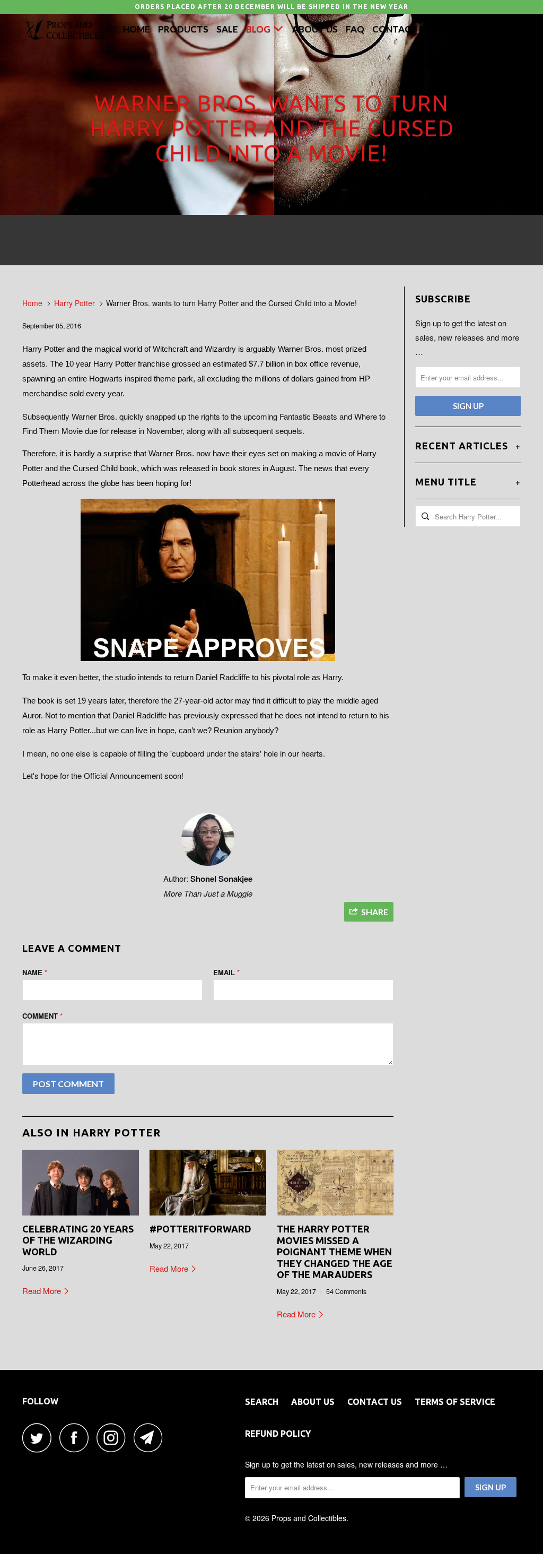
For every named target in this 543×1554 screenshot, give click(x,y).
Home (136, 28)
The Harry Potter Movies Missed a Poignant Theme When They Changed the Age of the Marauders (334, 1251)
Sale (227, 28)
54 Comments (346, 1291)
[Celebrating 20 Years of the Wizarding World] (80, 1183)
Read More (42, 1290)
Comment (42, 1016)
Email (226, 972)
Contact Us (401, 28)
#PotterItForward (200, 1228)
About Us (315, 28)
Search (261, 1402)
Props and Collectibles (309, 1518)
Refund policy (278, 1433)
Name (34, 972)
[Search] (484, 29)
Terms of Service (455, 1402)
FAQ (355, 28)
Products (183, 28)
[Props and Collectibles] (64, 30)
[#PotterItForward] (208, 1183)
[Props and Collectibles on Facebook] (76, 1437)
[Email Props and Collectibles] (151, 1437)
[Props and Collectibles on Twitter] (39, 1437)
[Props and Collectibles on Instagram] (114, 1437)
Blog (260, 28)
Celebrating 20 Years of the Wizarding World (78, 1240)
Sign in (454, 28)
